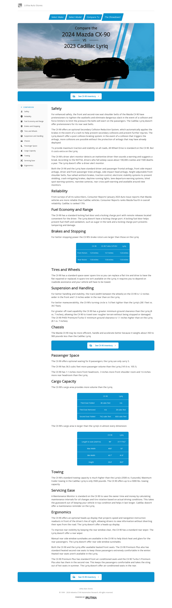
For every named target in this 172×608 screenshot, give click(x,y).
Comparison (28, 107)
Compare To (93, 17)
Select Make (57, 17)
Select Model (75, 17)
